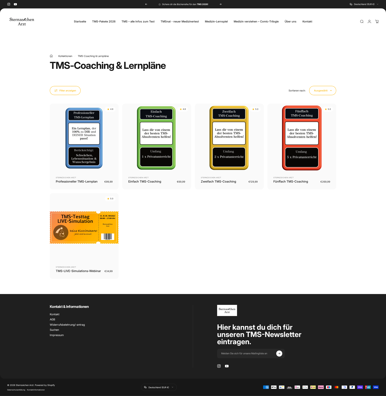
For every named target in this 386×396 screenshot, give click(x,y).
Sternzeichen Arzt (66, 178)
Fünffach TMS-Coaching (290, 181)
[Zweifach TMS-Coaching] (229, 138)
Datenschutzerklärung (16, 390)
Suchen (54, 329)
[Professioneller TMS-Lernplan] (84, 138)
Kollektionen (65, 56)
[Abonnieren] (279, 354)
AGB (52, 319)
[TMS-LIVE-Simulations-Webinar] (84, 227)
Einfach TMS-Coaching (144, 181)
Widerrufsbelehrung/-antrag (67, 324)
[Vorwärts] (220, 4)
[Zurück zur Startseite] (51, 56)
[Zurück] (146, 4)
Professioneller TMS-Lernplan (77, 181)
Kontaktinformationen (36, 390)
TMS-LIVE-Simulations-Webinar (78, 271)
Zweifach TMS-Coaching (218, 181)
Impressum (57, 335)
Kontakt (54, 314)
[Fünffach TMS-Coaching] (301, 138)
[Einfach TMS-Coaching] (156, 138)
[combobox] (364, 4)
